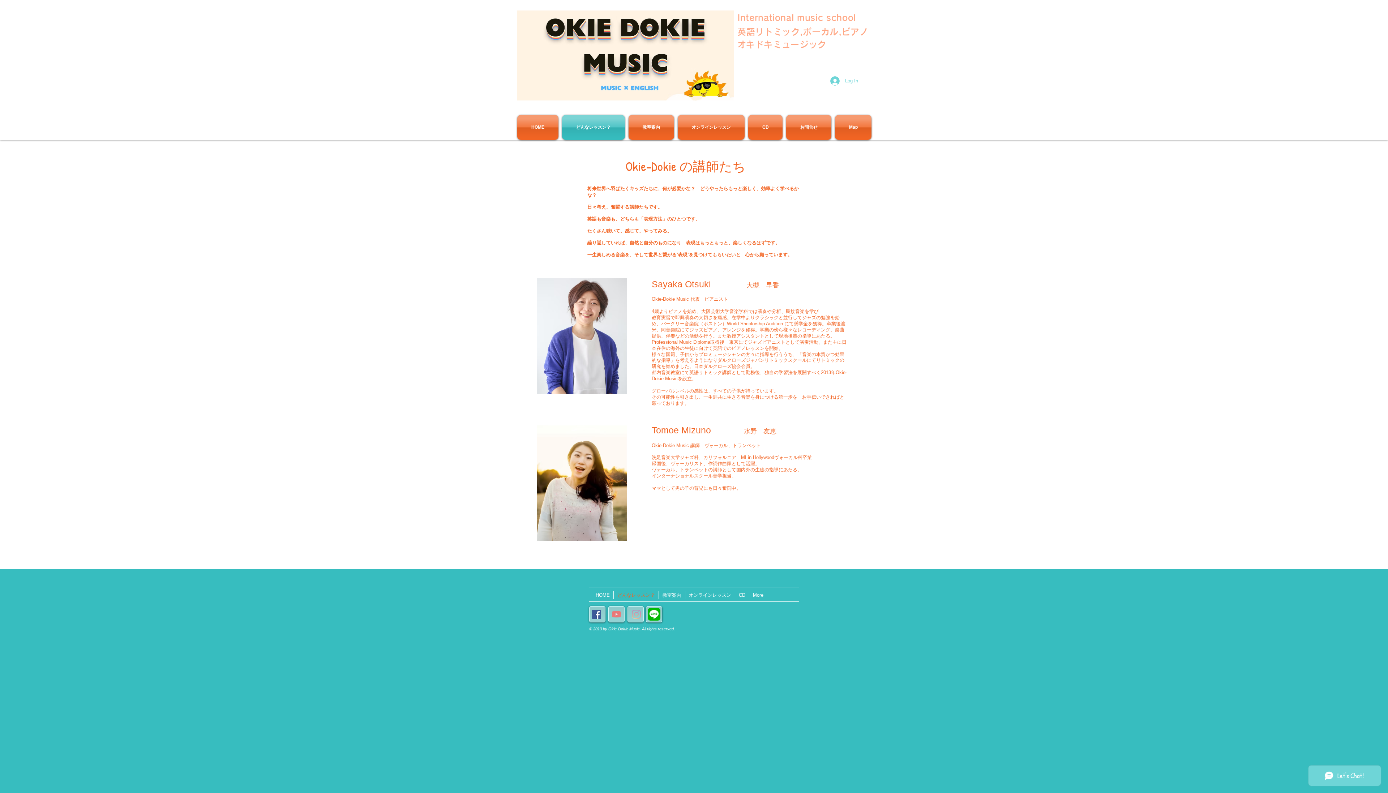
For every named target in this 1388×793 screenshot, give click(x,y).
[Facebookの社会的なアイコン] (596, 614)
